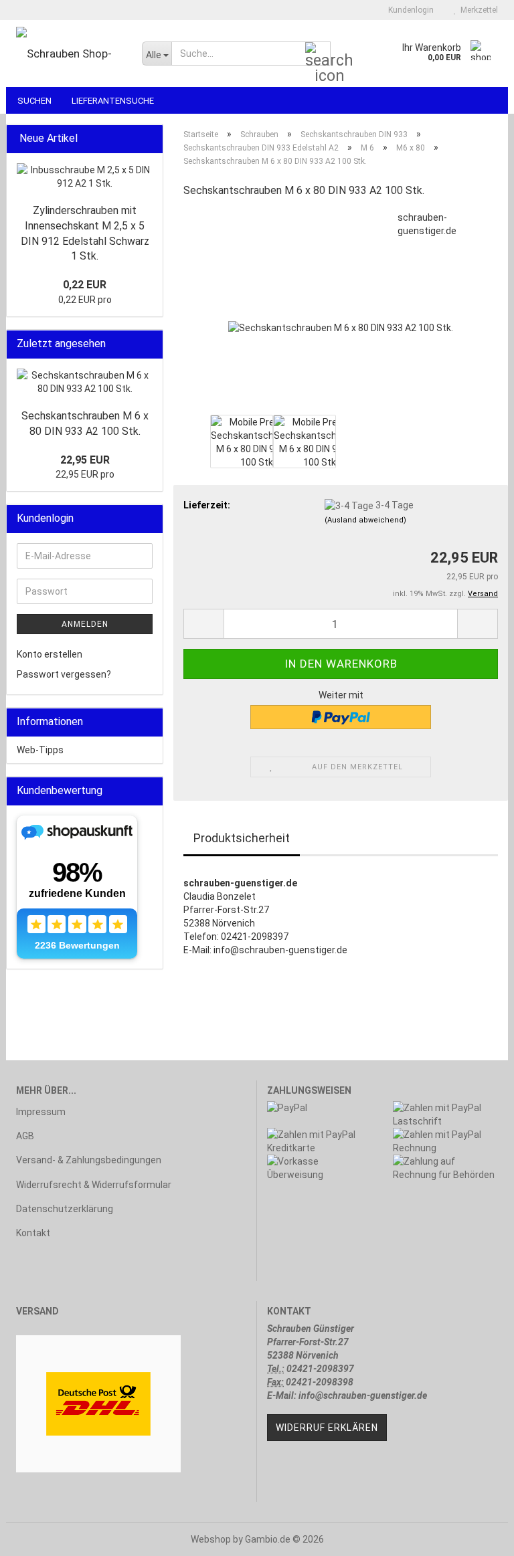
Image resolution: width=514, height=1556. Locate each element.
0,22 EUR (84, 284)
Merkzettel (477, 10)
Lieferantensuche (113, 101)
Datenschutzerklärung (64, 1208)
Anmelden (85, 624)
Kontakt (33, 1233)
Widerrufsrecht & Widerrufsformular (93, 1184)
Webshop (211, 1539)
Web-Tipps (40, 750)
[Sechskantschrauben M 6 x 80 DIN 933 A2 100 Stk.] (340, 310)
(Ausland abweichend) (365, 520)
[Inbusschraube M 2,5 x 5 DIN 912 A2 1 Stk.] (85, 176)
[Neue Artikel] (149, 139)
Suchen (34, 101)
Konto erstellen (49, 654)
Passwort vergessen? (64, 674)
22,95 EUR (85, 460)
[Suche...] (318, 54)
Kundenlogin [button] (409, 10)
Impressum (41, 1111)
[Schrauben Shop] (69, 53)
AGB (25, 1136)
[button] (203, 624)
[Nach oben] (477, 1536)
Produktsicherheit (241, 838)
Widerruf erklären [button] (327, 1427)
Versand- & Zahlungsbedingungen (88, 1160)
